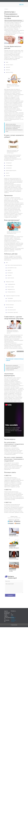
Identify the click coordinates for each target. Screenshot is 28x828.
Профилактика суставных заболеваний (14, 547)
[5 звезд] (12, 517)
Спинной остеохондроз (14, 558)
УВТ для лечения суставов (12, 570)
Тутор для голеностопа (13, 535)
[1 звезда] (8, 517)
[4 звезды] (11, 517)
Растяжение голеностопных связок (15, 359)
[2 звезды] (9, 517)
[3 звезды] (10, 517)
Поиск (22, 0)
